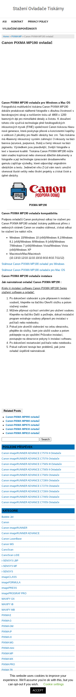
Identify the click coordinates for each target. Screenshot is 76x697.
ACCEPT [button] (38, 690)
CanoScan (7, 549)
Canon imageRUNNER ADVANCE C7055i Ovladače (30, 502)
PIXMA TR (7, 669)
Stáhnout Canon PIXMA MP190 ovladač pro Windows (33, 263)
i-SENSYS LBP (10, 560)
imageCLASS (9, 577)
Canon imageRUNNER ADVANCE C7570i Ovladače (30, 458)
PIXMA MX (7, 659)
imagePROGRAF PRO (14, 593)
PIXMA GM (7, 626)
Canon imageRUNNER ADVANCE (21, 533)
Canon (5, 522)
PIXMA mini (8, 648)
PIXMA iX (7, 637)
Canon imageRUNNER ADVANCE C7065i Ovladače (30, 496)
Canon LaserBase (12, 538)
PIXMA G (6, 620)
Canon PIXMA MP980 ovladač (23, 421)
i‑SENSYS (7, 571)
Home (6, 36)
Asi (4, 21)
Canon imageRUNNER (14, 527)
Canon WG (8, 544)
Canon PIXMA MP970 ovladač (23, 425)
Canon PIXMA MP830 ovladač (23, 429)
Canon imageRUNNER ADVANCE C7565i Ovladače (30, 475)
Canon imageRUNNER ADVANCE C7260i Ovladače (30, 491)
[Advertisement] (38, 72)
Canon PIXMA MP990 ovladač (23, 417)
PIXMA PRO (8, 664)
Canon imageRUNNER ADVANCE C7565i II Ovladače (31, 469)
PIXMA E (6, 615)
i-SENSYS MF (9, 566)
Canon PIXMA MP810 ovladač (23, 433)
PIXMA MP (16, 36)
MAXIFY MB (8, 609)
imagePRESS (9, 588)
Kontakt (17, 21)
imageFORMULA (11, 582)
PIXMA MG (7, 642)
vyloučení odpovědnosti (19, 28)
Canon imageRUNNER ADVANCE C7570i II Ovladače (31, 453)
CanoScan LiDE (10, 555)
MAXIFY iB (7, 604)
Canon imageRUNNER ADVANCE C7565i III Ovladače (32, 464)
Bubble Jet (7, 517)
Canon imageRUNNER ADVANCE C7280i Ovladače (30, 480)
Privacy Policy (38, 21)
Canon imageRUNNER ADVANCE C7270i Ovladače (30, 486)
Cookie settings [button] (53, 684)
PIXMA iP (7, 631)
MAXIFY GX (8, 598)
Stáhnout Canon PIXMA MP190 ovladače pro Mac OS (33, 270)
